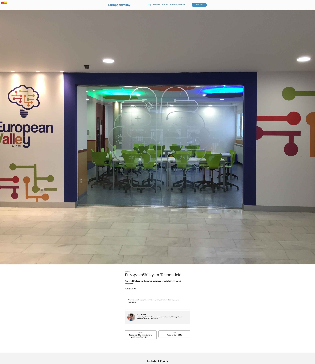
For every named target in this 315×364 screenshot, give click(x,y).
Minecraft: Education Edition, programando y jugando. (140, 336)
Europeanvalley (119, 5)
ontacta (199, 5)
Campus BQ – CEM (174, 335)
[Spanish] (5, 2)
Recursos (127, 271)
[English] (2, 2)
